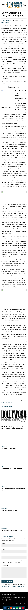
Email (3, 549)
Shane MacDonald (7, 20)
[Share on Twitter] (8, 608)
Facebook (15, 597)
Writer (10, 402)
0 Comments (6, 22)
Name (3, 543)
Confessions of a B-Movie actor (11, 468)
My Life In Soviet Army (8, 448)
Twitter (4, 600)
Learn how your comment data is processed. (13, 586)
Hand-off (12, 400)
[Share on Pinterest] (23, 608)
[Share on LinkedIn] (14, 608)
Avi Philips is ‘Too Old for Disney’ (11, 530)
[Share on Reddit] (11, 608)
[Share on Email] (20, 608)
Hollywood (18, 400)
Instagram (22, 597)
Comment (4, 565)
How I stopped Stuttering (9, 510)
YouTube (9, 600)
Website (3, 555)
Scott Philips (5, 402)
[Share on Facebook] (5, 608)
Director (7, 400)
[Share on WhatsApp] (17, 608)
